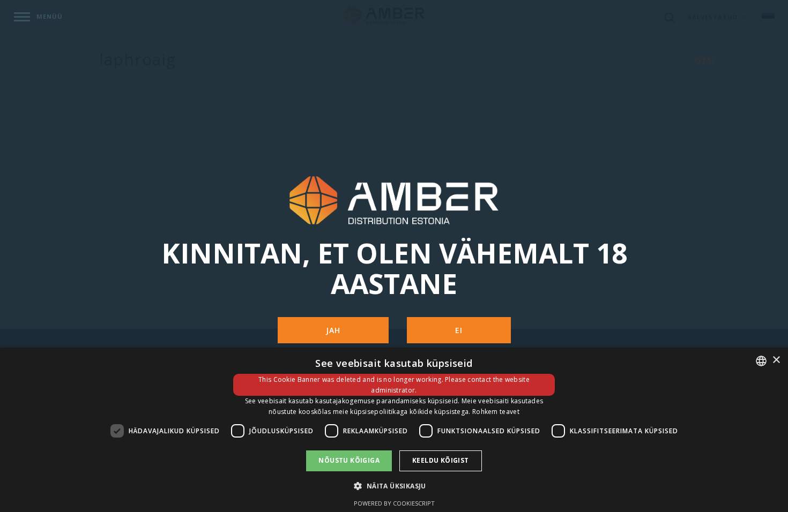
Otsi (705, 60)
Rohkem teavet (495, 411)
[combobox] (761, 361)
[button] (394, 485)
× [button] (776, 360)
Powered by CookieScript (394, 503)
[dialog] (394, 430)
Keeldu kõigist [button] (440, 460)
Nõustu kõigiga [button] (349, 460)
